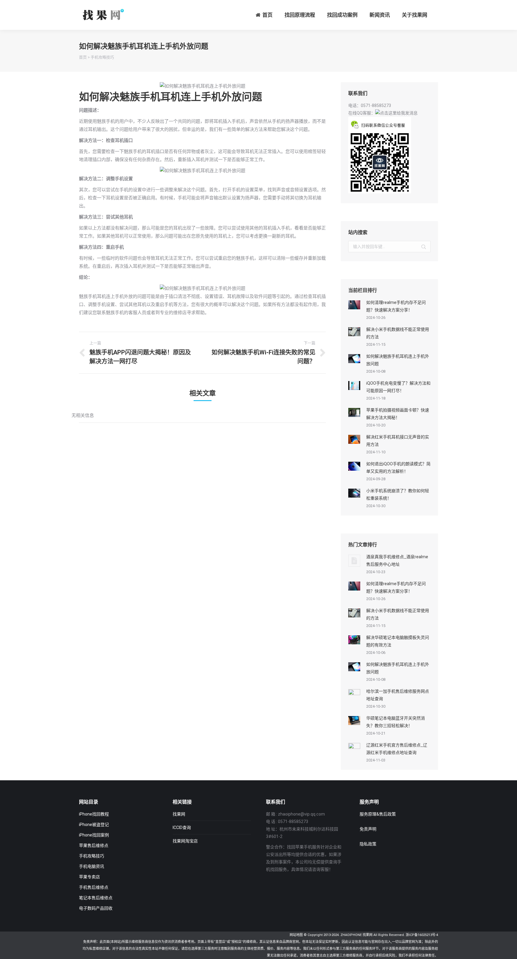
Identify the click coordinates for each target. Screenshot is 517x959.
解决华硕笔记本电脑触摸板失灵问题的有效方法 (397, 641)
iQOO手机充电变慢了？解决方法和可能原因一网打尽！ (398, 387)
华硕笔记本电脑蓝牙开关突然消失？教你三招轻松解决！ (395, 722)
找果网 (179, 814)
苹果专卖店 (89, 876)
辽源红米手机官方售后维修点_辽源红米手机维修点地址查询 (396, 749)
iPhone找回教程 (94, 814)
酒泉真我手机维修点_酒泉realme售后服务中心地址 (397, 560)
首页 (83, 57)
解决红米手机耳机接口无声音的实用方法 (397, 441)
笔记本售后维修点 (95, 897)
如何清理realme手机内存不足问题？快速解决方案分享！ (396, 306)
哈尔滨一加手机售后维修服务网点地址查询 (397, 695)
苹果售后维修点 (93, 845)
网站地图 (296, 935)
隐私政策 (368, 844)
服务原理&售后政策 (378, 814)
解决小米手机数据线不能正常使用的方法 (397, 333)
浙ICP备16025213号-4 (422, 935)
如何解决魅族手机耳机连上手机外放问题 (397, 360)
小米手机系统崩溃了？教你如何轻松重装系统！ (397, 494)
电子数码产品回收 (95, 908)
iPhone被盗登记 (94, 824)
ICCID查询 (182, 827)
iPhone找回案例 (94, 835)
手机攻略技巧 (102, 57)
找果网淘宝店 (185, 841)
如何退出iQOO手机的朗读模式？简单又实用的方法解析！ (398, 467)
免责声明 (368, 829)
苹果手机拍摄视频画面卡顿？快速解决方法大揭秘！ (397, 414)
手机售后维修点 (93, 887)
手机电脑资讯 (91, 866)
